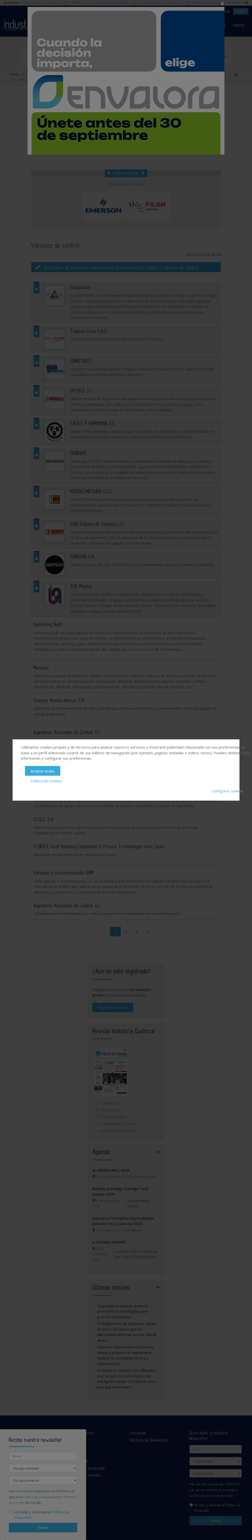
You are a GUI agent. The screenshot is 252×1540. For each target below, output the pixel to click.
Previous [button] (12, 55)
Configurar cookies (227, 790)
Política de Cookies (46, 780)
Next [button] (239, 55)
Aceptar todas (43, 770)
